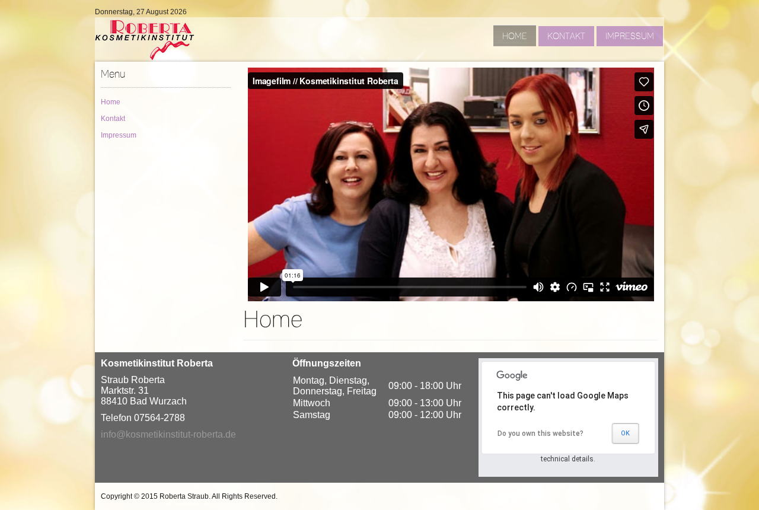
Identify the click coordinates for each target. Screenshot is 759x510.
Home (110, 102)
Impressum (118, 135)
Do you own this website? (540, 433)
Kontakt (113, 118)
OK (625, 433)
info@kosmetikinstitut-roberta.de (168, 434)
